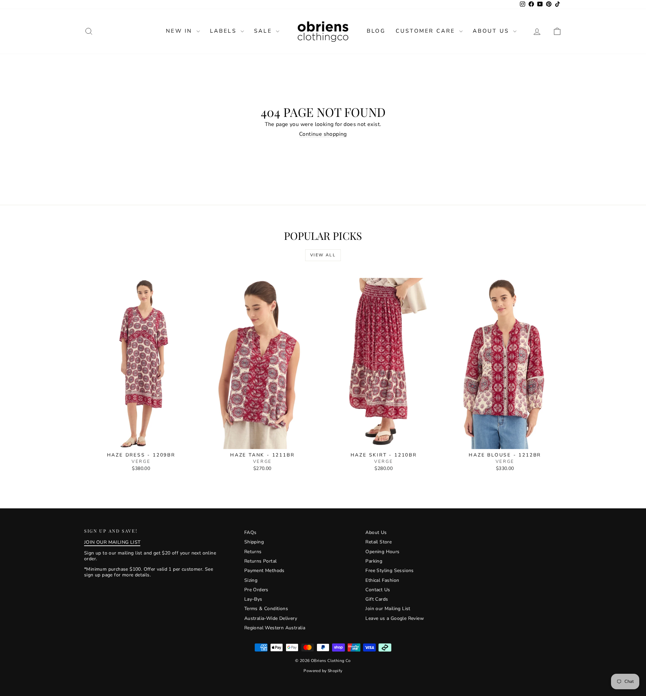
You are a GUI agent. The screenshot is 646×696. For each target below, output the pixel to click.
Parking (373, 561)
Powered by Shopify (322, 670)
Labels (224, 31)
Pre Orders (256, 590)
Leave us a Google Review (394, 618)
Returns (253, 551)
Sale (264, 31)
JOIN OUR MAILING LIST (112, 542)
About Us (492, 31)
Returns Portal (260, 561)
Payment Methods (264, 570)
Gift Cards (376, 599)
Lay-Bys (253, 599)
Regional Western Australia (274, 628)
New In (180, 31)
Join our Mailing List (387, 608)
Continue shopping (323, 134)
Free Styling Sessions (389, 570)
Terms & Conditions (266, 608)
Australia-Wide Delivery (270, 618)
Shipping (254, 542)
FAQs (250, 532)
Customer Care (427, 31)
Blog (376, 31)
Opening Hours (382, 551)
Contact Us (377, 590)
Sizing (250, 580)
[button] (557, 31)
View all (323, 255)
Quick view (141, 442)
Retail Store (378, 542)
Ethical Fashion (382, 580)
